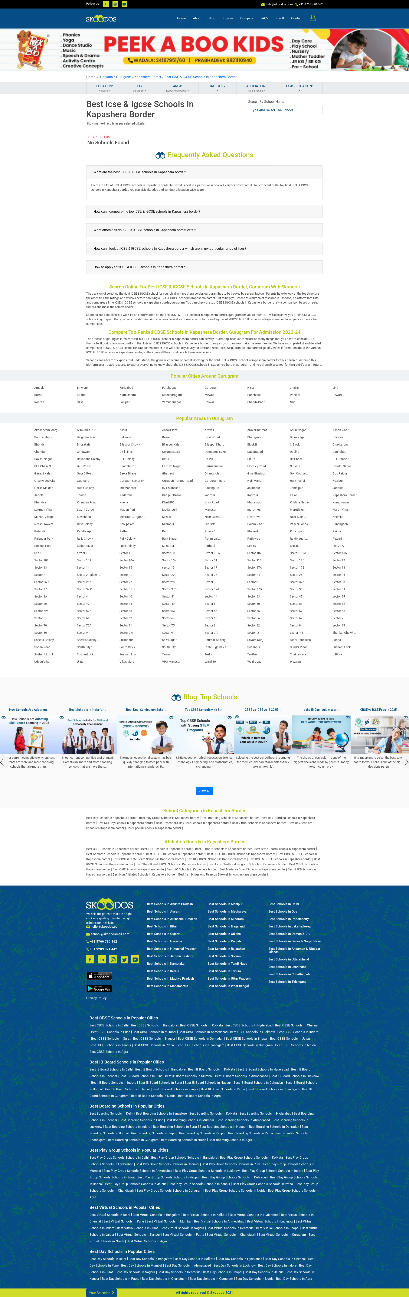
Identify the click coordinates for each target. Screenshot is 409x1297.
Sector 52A (84, 611)
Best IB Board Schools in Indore (113, 1083)
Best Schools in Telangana (287, 981)
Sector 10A (127, 560)
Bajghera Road (86, 437)
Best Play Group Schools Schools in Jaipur (135, 1184)
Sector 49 (168, 603)
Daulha (294, 451)
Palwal (209, 402)
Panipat (295, 395)
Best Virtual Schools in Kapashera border (259, 823)
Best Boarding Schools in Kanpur (202, 1133)
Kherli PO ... (169, 502)
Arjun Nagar (298, 430)
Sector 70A (84, 625)
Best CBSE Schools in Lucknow (252, 1032)
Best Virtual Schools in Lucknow (270, 1221)
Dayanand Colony (88, 459)
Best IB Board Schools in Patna (223, 1089)
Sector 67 (296, 618)
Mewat (209, 395)
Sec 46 (294, 545)
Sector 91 (168, 632)
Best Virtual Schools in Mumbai (169, 1221)
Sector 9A (211, 632)
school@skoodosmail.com (109, 934)
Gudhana (83, 480)
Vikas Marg (127, 661)
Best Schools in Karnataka (165, 963)
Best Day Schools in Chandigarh (164, 1279)
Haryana (106, 77)
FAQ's (264, 18)
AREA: (176, 88)
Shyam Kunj (255, 640)
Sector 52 (339, 603)
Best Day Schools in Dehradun (179, 1272)
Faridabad (126, 387)
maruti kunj (254, 509)
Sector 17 (211, 567)
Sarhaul (210, 545)
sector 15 (168, 567)
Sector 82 (253, 625)
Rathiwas (253, 538)
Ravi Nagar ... (299, 538)
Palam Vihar (255, 524)
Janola (38, 495)
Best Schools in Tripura (224, 971)
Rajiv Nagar (169, 538)
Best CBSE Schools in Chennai (296, 1025)
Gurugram (123, 77)
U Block (337, 654)
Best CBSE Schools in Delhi (109, 1025)
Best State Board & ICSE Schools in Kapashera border (171, 864)
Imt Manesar (128, 488)
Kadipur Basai (171, 495)
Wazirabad (254, 661)
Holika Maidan (43, 488)
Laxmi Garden (86, 509)
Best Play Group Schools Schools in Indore (272, 1171)
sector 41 (211, 596)
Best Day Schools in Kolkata (195, 1259)
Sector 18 (339, 567)
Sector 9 (82, 632)
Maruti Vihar (341, 509)
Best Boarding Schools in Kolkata (213, 1113)
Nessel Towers (43, 524)
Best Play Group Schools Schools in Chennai (167, 1164)
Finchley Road (256, 466)
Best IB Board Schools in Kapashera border (223, 849)
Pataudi (39, 531)
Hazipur (338, 480)
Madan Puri (127, 509)
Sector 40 (126, 596)
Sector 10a (169, 560)
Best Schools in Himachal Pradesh (171, 948)
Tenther (252, 654)
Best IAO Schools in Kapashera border (192, 869)
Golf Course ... (299, 473)
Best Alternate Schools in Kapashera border (115, 854)
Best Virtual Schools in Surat (137, 1228)
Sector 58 (339, 611)
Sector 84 (296, 625)
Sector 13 (40, 567)
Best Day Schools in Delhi (107, 1259)
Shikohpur (126, 640)
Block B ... (253, 444)
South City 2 (127, 647)
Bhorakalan (84, 444)
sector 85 (339, 625)
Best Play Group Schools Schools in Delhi (119, 1157)
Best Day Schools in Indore (277, 1265)
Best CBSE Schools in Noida (295, 1045)
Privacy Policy (96, 998)
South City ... (170, 647)
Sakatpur (168, 545)
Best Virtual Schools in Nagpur (182, 1228)
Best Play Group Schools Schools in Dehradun (235, 1177)
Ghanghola (212, 473)
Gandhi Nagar (342, 466)
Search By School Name (266, 102)
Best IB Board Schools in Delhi (111, 1069)
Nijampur (168, 524)
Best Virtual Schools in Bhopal (277, 1228)
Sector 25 (296, 574)
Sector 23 (211, 574)
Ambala (39, 387)
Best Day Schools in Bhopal (222, 1272)
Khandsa (40, 502)
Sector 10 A (212, 553)
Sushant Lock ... (343, 647)
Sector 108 (41, 560)
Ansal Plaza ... (171, 430)
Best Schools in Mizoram (226, 919)
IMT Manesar (171, 488)
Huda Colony (85, 488)
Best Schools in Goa (282, 911)
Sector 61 (83, 618)
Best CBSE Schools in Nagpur (154, 1038)
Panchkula (254, 395)
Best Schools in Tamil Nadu (227, 963)
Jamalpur (296, 488)
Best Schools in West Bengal (228, 986)
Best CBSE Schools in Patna (154, 1045)
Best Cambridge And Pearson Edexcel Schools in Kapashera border (222, 874)
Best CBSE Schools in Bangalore (154, 1025)
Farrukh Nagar (171, 466)
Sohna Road (42, 647)
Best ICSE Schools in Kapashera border (167, 849)
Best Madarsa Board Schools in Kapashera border (252, 869)
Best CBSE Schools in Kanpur (110, 1045)
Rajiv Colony (128, 538)
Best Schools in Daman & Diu (289, 934)
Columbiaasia (171, 451)
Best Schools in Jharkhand (287, 967)
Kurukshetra (128, 395)
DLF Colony (127, 459)
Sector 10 (168, 553)
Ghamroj (168, 473)
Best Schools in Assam (163, 911)
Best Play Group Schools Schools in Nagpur (168, 1177)
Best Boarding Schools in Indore (127, 1127)
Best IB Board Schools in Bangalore (160, 1069)
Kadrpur (252, 495)
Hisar (250, 387)
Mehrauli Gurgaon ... (133, 517)
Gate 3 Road (85, 473)
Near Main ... (298, 517)
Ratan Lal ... (213, 538)
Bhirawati (339, 437)
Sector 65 (211, 618)
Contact (296, 18)
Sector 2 (39, 574)
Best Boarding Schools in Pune (141, 1120)
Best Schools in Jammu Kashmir (170, 956)
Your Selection (100, 1293)
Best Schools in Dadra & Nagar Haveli (295, 941)
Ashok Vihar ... (342, 430)
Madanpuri (169, 509)
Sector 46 (40, 603)
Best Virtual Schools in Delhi (109, 1215)
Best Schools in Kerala (163, 971)
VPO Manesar (171, 661)
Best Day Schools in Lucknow (234, 1265)
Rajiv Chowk (85, 538)
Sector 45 (296, 596)
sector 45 (339, 596)
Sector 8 (210, 625)
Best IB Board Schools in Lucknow (295, 1076)
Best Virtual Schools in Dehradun (230, 1228)
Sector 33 (339, 582)
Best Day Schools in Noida (255, 1279)
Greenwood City (44, 480)
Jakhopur (253, 488)
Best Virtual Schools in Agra (147, 1241)
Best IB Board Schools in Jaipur (127, 1089)
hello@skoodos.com (279, 4)
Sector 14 (83, 567)
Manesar (210, 509)
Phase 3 (210, 531)
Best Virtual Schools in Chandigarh (231, 1235)
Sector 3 (210, 582)
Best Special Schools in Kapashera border (154, 828)
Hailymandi (297, 480)
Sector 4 (82, 596)
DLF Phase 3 (42, 466)
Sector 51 (296, 603)
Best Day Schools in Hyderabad (240, 1259)
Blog (212, 18)
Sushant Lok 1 (43, 654)
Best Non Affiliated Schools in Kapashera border (144, 874)
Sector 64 (168, 618)
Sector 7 (338, 618)
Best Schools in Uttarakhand (288, 959)
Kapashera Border (147, 77)
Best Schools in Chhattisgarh (289, 974)
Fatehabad (169, 387)
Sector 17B (297, 567)
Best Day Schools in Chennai (285, 1259)
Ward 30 (210, 661)
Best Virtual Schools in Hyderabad (254, 1215)
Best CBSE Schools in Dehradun (200, 1038)
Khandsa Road (86, 502)
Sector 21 (126, 574)
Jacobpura (212, 488)
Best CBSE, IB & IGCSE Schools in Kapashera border (241, 854)
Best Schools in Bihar (162, 926)
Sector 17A (254, 567)
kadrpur (210, 495)
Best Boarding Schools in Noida (183, 1140)
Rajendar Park (43, 538)
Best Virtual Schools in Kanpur (138, 1235)
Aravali (209, 430)
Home (181, 18)
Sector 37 (40, 589)
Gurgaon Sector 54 (132, 480)
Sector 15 (126, 567)
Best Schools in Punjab (224, 941)
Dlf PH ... (168, 459)
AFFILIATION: (256, 88)
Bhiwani (82, 387)
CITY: (138, 88)
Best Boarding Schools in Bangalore (161, 1113)
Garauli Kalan (43, 473)
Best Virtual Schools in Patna (183, 1235)
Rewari (337, 395)
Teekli (208, 654)
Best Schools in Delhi (283, 904)
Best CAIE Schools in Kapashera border (138, 869)
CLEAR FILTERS (98, 137)
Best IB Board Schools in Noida (153, 1096)
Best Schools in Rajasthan (226, 948)
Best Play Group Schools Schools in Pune (231, 1164)
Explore (227, 18)
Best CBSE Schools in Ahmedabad (203, 1032)
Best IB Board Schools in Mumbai (189, 1076)
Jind (335, 387)
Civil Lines (126, 451)
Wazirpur (296, 661)
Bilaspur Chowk (130, 444)
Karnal (38, 395)
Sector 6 (39, 618)
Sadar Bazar (85, 545)
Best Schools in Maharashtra (167, 986)
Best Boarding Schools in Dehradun (274, 1127)
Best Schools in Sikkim (224, 956)
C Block (295, 444)
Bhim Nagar (298, 437)
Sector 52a (41, 611)
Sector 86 (40, 632)
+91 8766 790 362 (103, 941)
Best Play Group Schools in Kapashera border (169, 818)
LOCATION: (104, 88)
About (197, 18)
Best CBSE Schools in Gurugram (250, 1045)
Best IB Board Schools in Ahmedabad (241, 1076)
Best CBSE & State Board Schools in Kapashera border (148, 859)
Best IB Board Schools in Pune (141, 1076)
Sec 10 (251, 545)
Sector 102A (298, 553)
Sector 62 (126, 618)
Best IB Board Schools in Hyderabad (263, 1069)
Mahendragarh (172, 395)
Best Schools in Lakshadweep (289, 926)
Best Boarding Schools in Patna (250, 1133)
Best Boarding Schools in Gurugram (133, 1140)
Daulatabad (255, 451)
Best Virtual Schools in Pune (124, 1221)
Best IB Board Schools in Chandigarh (274, 1089)
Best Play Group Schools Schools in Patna (263, 1184)
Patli (165, 531)
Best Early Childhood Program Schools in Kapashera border (248, 864)
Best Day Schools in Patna (120, 1279)
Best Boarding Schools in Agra (230, 1140)
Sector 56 (253, 611)
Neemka (338, 517)
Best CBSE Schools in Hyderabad (248, 1025)
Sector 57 (296, 611)
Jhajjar (294, 387)
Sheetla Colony (44, 640)
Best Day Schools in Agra (294, 1279)
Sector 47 (83, 603)
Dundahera (127, 466)
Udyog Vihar (42, 661)
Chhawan (83, 451)
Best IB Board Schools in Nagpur (208, 1083)
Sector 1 (125, 553)
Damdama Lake (215, 451)
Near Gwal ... (255, 517)
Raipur (337, 531)
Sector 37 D (127, 589)
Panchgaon (340, 524)
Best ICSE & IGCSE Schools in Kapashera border (280, 859)
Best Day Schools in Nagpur (135, 1272)
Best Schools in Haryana (164, 941)
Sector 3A (40, 596)
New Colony (85, 524)
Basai (166, 437)
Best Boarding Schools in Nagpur (223, 1127)
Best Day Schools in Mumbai (141, 1265)
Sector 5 (210, 603)
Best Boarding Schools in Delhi (111, 1113)
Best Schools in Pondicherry (288, 919)
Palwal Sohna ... (300, 524)
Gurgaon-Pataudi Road (177, 480)
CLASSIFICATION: (299, 86)
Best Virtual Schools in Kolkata (205, 1215)
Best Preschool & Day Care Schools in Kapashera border (192, 823)
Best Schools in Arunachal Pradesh (172, 919)
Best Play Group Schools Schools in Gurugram (169, 1190)
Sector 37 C (84, 589)
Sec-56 (38, 553)
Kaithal (81, 395)
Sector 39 (339, 589)
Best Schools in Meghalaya (227, 911)
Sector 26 (339, 574)
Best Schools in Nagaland (226, 926)
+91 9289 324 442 (103, 949)
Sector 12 (339, 560)
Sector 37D (254, 589)
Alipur (123, 430)
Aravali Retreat (257, 430)
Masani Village (43, 517)
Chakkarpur (340, 444)
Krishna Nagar (299, 502)
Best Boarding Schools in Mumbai (190, 1120)
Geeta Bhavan (129, 473)
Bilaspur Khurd (214, 444)
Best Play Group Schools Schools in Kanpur (199, 1184)
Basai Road (212, 437)
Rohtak (39, 402)
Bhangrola (254, 437)
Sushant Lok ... (87, 654)
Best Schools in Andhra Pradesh (170, 904)
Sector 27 (126, 582)
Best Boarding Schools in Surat (175, 1127)
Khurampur (254, 502)
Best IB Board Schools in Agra (199, 1096)
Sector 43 (253, 596)
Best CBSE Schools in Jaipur (290, 1038)
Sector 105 (340, 553)
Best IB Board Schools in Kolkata (211, 1069)
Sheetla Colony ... (88, 640)
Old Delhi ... (212, 524)
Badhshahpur (43, 437)
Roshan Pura (43, 545)
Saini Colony (128, 545)
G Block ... (296, 466)
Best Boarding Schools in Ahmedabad (243, 1120)
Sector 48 (126, 603)
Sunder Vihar (298, 647)
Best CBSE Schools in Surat (111, 1038)
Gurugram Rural (215, 480)
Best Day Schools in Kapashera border (111, 818)
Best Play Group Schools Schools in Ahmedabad (138, 1171)
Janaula (338, 488)
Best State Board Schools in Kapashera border (284, 849)
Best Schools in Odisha (224, 934)
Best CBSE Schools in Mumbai (154, 1032)
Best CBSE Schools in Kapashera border (112, 849)
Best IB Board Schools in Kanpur (175, 1089)
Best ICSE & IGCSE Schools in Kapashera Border (200, 77)
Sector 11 (211, 560)
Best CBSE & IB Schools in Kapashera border (175, 854)
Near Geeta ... (214, 517)
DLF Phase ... (85, 466)
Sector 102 (254, 553)
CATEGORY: (217, 86)
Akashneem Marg (46, 430)
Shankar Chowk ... (345, 632)
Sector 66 (253, 618)
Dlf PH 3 (210, 459)
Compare (246, 18)
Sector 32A (297, 582)
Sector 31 (253, 582)
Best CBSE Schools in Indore (297, 1032)
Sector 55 (211, 611)
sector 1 (82, 553)
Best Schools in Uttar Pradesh (229, 978)
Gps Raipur (340, 473)
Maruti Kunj (297, 509)
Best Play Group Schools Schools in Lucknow (207, 1171)
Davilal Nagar (43, 459)
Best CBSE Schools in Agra (108, 1052)
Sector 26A (84, 582)
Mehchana (84, 517)
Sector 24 (253, 574)
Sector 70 (40, 625)
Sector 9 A (126, 632)
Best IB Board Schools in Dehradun (258, 1083)
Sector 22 (168, 574)
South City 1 (85, 647)
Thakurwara (298, 654)
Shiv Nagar (169, 640)
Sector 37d (212, 589)
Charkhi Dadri (256, 402)
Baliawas (126, 437)
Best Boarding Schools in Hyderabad (265, 1113)
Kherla (124, 502)
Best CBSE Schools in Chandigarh (200, 1045)
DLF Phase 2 (341, 459)
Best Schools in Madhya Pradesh (170, 978)
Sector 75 (168, 625)
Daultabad (339, 451)
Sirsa (80, 402)
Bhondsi (39, 444)
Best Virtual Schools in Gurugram (282, 1235)
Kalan (294, 495)
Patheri (124, 531)
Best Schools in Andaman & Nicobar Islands (294, 950)
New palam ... (129, 524)
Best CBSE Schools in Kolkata (201, 1025)
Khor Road (212, 502)
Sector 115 (297, 560)
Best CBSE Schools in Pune (110, 1032)
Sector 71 (126, 625)
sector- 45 (296, 632)
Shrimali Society (215, 640)
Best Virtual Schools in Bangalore (156, 1215)
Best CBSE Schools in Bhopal (247, 1038)
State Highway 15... (218, 647)
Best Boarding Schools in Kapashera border (230, 818)
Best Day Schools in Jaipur (264, 1272)
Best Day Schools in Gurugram (211, 1279)
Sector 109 (84, 560)
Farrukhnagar (214, 466)
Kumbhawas (341, 502)
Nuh (292, 402)
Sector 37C (169, 589)
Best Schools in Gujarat (163, 934)
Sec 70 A (338, 545)
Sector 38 (296, 589)
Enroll (280, 18)
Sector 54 (168, 611)
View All (204, 791)
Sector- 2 (253, 632)
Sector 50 (253, 603)
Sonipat (125, 402)
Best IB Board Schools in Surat (160, 1083)
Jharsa (81, 495)
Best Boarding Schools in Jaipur (154, 1133)
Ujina (80, 661)
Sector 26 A (41, 582)
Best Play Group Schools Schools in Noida (235, 1190)
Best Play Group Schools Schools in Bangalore (184, 1157)
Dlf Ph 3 (252, 459)
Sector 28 (168, 582)
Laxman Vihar (43, 509)
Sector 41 (168, 596)
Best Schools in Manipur (225, 904)
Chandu (39, 451)
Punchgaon (297, 531)
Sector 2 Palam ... (88, 574)
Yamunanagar (171, 402)
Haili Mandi (254, 480)
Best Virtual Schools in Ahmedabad (219, 1221)
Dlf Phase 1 (297, 459)
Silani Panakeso (300, 640)
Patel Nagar (85, 531)
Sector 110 (254, 560)
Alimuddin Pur (86, 430)
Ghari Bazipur (256, 473)
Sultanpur (253, 647)
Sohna (337, 640)
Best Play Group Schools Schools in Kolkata (251, 1157)
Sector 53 (126, 611)
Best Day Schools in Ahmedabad (188, 1265)
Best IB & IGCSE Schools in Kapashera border (216, 859)
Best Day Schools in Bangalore (150, 1259)
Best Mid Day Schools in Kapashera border (125, 823)
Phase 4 (252, 531)
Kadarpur (126, 495)
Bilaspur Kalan (171, 444)
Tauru (166, 654)
